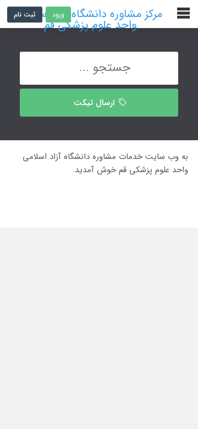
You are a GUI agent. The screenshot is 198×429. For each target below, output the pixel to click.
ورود (58, 14)
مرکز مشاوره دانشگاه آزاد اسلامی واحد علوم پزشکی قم (90, 14)
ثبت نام (25, 14)
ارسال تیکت (95, 102)
